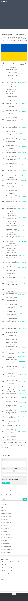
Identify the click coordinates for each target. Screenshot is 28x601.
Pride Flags (4, 540)
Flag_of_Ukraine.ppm (22, 328)
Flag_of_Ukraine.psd (22, 334)
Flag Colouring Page (6, 516)
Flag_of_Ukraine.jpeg (22, 208)
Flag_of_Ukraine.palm (22, 255)
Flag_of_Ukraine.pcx (22, 277)
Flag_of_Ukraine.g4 (22, 133)
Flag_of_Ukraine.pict (22, 306)
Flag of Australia (5, 564)
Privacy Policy (5, 588)
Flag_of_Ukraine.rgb (22, 347)
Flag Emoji (4, 525)
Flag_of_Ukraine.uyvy (22, 393)
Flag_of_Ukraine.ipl (22, 175)
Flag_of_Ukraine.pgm (22, 294)
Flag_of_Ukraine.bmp (22, 82)
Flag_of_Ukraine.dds (22, 94)
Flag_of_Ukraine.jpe (22, 201)
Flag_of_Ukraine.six (22, 367)
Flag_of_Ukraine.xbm (22, 416)
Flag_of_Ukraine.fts (22, 119)
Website (4, 473)
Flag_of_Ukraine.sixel (22, 374)
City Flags (4, 510)
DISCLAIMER (5, 585)
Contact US (10, 445)
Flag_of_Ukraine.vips (22, 402)
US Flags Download (6, 546)
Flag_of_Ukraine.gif (22, 139)
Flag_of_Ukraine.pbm (22, 267)
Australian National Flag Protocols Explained (11, 561)
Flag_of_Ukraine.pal (22, 247)
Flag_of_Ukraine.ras (22, 340)
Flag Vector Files (5, 531)
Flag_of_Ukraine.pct (22, 271)
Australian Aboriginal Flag (7, 567)
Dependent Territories (6, 513)
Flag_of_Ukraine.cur (22, 87)
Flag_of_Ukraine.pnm (22, 321)
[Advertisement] (14, 15)
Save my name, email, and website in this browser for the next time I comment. (12, 478)
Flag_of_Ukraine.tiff (22, 390)
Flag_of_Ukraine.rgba (22, 352)
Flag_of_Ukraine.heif (22, 158)
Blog (3, 507)
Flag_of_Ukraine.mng (22, 230)
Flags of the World (6, 534)
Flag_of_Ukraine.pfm (22, 289)
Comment (4, 459)
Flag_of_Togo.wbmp (22, 406)
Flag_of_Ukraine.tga (22, 386)
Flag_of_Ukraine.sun (22, 381)
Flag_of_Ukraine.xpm (22, 420)
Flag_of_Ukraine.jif (22, 191)
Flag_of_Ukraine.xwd (22, 431)
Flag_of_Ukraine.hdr (22, 146)
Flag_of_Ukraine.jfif (22, 185)
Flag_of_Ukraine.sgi (22, 361)
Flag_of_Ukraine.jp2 (22, 196)
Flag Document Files (6, 522)
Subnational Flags (6, 543)
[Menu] (26, 1)
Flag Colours (5, 519)
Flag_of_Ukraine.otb (22, 241)
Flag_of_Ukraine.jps (22, 225)
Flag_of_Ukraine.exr (22, 103)
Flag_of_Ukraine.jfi (22, 180)
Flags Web (4, 1)
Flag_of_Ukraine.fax (22, 111)
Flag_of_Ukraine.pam (22, 262)
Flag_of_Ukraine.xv (22, 425)
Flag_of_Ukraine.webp (22, 411)
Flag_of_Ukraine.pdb (22, 283)
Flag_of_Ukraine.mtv (22, 236)
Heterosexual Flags (6, 573)
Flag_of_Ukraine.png (22, 313)
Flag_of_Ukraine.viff (22, 397)
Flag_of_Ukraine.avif (22, 73)
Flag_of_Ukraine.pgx (22, 299)
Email (15, 468)
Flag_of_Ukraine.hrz (22, 164)
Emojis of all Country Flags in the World (10, 570)
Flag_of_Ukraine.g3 (22, 127)
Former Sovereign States (7, 537)
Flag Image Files (5, 31)
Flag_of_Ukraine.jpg (22, 217)
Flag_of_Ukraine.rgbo (22, 356)
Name (3, 468)
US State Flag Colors (6, 552)
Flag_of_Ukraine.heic (22, 152)
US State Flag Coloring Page (8, 549)
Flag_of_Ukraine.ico (22, 170)
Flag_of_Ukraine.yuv (22, 437)
